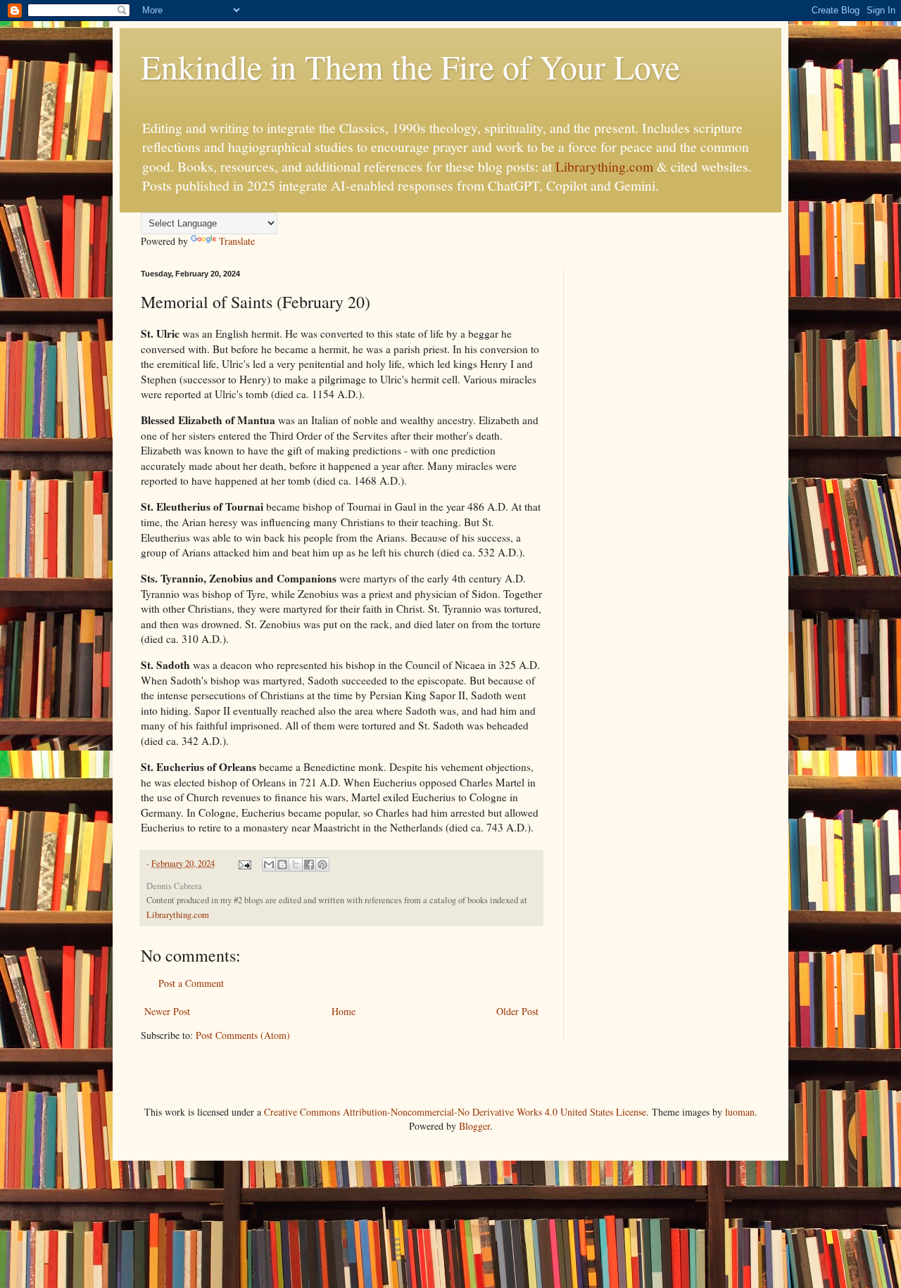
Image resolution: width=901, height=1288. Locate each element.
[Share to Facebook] (309, 864)
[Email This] (269, 864)
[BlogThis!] (282, 864)
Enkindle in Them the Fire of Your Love (410, 66)
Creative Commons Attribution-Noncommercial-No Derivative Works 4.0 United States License (455, 1111)
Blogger (474, 1126)
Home (343, 1011)
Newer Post (167, 1011)
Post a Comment (191, 983)
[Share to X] (296, 864)
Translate (237, 241)
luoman (740, 1111)
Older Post (517, 1011)
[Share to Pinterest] (322, 864)
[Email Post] (243, 863)
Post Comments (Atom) (243, 1035)
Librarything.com (604, 166)
